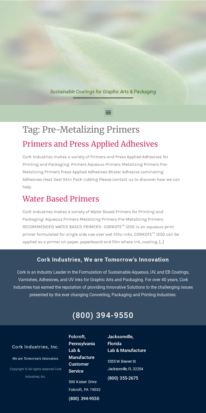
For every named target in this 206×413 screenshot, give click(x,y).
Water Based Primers (61, 199)
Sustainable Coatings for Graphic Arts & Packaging (103, 91)
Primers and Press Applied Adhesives (90, 144)
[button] (108, 112)
